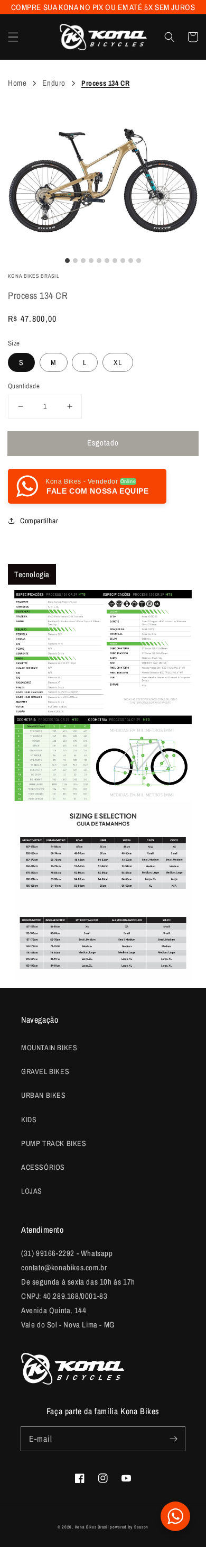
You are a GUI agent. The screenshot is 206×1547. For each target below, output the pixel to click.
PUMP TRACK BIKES (54, 1143)
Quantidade (24, 385)
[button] (13, 37)
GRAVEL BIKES (45, 1071)
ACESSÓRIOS (43, 1167)
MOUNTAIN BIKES (49, 1047)
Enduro (53, 82)
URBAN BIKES (43, 1095)
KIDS (28, 1119)
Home (17, 82)
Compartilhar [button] (39, 520)
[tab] (32, 574)
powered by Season (129, 1527)
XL (118, 362)
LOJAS (31, 1191)
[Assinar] (173, 1438)
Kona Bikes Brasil (92, 1527)
